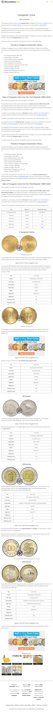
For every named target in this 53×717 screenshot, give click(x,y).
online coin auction (42, 115)
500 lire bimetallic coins (25, 488)
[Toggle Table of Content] (31, 20)
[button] (47, 2)
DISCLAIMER (28, 705)
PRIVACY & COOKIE (19, 705)
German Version (40, 709)
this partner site (24, 176)
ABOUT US (39, 705)
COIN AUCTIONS (10, 705)
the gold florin (43, 25)
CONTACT (45, 705)
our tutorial (28, 689)
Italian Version (32, 709)
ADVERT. (34, 705)
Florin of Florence (17, 25)
